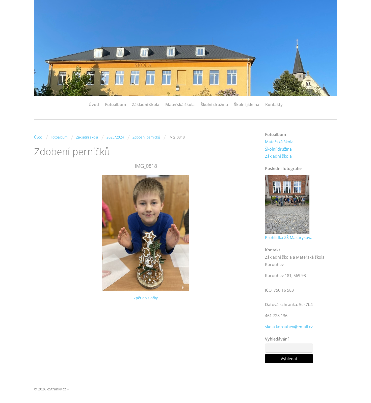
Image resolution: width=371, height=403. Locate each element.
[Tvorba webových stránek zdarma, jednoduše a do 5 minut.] (68, 389)
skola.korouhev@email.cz (289, 326)
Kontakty (274, 104)
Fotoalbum (115, 104)
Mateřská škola (180, 104)
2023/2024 (115, 137)
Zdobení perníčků (146, 137)
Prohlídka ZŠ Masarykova (288, 237)
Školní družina (214, 104)
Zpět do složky (146, 297)
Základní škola (145, 104)
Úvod (94, 104)
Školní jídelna (246, 104)
